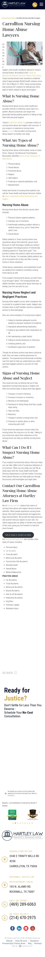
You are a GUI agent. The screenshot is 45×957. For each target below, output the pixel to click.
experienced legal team (15, 539)
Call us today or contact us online (18, 535)
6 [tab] (25, 823)
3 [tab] (17, 823)
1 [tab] (13, 823)
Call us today (18, 901)
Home (3, 18)
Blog (29, 943)
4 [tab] (20, 823)
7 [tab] (27, 823)
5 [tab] (22, 823)
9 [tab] (32, 823)
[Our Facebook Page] (12, 930)
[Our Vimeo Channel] (32, 930)
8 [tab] (29, 823)
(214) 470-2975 (22, 917)
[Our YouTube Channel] (26, 930)
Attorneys (38, 943)
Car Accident (11, 551)
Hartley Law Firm (13, 505)
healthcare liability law (17, 122)
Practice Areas (11, 18)
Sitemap (9, 941)
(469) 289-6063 (22, 904)
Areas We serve (21, 941)
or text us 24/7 (19, 914)
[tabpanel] (12, 814)
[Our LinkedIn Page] (19, 930)
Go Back (7, 672)
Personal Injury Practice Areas (13, 943)
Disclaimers (34, 941)
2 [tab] (15, 823)
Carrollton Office (20, 851)
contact (11, 131)
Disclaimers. (11, 795)
